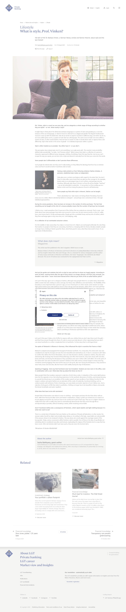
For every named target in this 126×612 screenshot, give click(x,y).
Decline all (71, 315)
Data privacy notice (47, 306)
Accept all (55, 315)
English (44, 291)
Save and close (63, 319)
